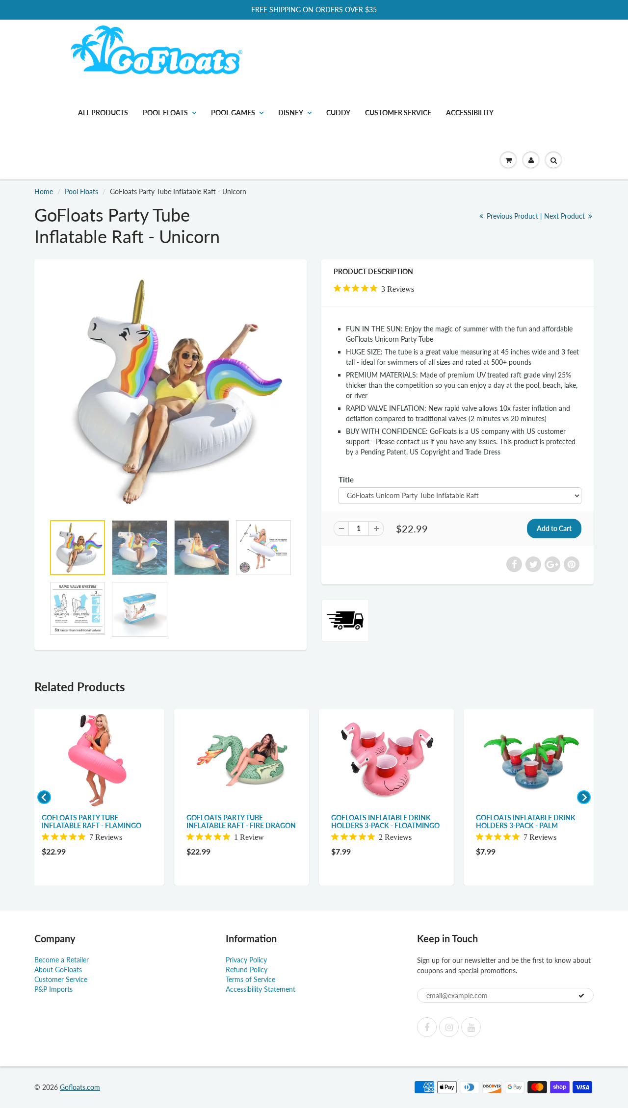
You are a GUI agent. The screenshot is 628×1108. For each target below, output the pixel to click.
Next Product (565, 216)
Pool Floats (81, 191)
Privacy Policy (246, 960)
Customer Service (398, 112)
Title (346, 479)
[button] (508, 160)
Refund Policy (246, 969)
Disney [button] (290, 112)
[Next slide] (584, 797)
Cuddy (338, 112)
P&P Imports (53, 989)
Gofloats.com (80, 1087)
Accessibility (470, 112)
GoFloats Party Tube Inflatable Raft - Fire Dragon (241, 821)
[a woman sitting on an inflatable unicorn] (170, 391)
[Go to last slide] (44, 797)
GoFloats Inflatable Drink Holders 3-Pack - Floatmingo (385, 821)
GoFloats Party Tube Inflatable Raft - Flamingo (91, 821)
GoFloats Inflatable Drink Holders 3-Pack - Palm (526, 821)
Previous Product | (514, 216)
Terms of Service (250, 979)
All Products (103, 112)
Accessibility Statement (260, 989)
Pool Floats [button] (165, 112)
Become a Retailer (61, 960)
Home (43, 191)
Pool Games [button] (233, 112)
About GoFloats (58, 969)
